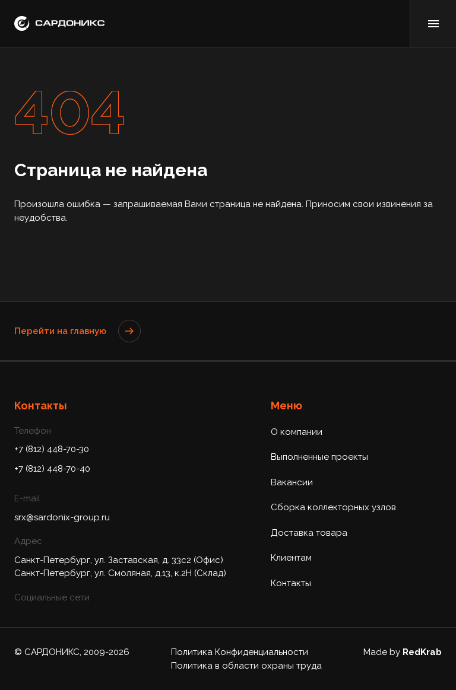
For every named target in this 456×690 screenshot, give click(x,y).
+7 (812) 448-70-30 (51, 449)
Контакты (291, 583)
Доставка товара (309, 532)
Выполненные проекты (319, 456)
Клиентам (291, 557)
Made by (402, 652)
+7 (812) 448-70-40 (52, 468)
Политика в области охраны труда (246, 665)
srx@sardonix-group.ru (62, 517)
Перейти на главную (60, 331)
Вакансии (292, 482)
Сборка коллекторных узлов (333, 507)
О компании (296, 432)
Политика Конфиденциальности (239, 652)
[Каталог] (433, 23)
